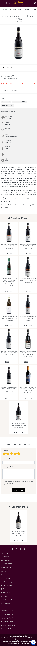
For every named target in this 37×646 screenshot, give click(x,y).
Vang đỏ (7, 124)
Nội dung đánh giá (7, 467)
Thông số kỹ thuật (8, 112)
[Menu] (2, 3)
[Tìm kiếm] (6, 3)
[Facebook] (13, 549)
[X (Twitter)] (17, 549)
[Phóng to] (18, 43)
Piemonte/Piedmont (11, 136)
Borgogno (8, 118)
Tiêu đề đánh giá (7, 458)
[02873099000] (10, 3)
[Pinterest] (24, 549)
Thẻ (2, 98)
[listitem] (18, 43)
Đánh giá (5, 450)
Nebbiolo (8, 142)
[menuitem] (6, 102)
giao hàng (14, 78)
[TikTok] (20, 549)
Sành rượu (16, 641)
